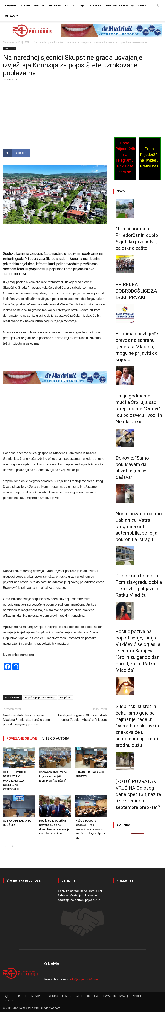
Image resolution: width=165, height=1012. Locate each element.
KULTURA (96, 5)
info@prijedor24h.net (84, 979)
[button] (157, 5)
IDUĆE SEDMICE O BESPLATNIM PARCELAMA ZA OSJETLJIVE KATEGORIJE (14, 780)
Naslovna (8, 42)
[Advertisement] (55, 117)
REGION (69, 5)
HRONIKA (55, 5)
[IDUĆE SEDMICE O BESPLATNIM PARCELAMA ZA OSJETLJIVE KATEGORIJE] (19, 757)
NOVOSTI (39, 5)
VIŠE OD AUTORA (55, 738)
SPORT (142, 5)
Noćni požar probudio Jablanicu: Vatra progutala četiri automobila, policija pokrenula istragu (139, 526)
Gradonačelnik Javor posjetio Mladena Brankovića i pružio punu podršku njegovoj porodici (26, 719)
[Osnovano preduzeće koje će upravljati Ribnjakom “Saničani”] (55, 757)
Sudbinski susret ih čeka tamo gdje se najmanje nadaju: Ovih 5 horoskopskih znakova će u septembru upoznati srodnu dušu (137, 726)
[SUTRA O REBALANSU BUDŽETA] (19, 806)
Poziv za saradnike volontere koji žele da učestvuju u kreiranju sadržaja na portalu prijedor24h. (80, 895)
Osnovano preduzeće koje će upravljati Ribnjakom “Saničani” (53, 776)
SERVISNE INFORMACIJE (119, 5)
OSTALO (10, 15)
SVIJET (82, 5)
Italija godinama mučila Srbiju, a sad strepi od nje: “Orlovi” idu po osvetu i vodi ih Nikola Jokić (139, 408)
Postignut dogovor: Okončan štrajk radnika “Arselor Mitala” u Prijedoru (82, 717)
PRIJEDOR (11, 5)
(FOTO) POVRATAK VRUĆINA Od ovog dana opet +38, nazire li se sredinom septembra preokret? (138, 794)
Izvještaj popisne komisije (40, 697)
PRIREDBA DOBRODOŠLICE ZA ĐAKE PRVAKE (136, 291)
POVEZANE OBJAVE (21, 738)
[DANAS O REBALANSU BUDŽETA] (91, 757)
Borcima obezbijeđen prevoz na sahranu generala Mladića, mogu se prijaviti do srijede (138, 346)
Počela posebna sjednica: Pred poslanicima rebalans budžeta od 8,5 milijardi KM (90, 829)
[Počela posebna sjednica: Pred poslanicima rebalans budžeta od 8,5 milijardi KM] (91, 806)
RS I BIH (25, 5)
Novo (120, 191)
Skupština (65, 697)
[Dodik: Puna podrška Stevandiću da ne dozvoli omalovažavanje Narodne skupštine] (55, 806)
